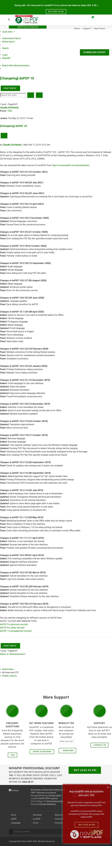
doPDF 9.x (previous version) (14, 624)
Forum (36, 823)
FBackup (44, 795)
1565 (9, 111)
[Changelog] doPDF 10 (17, 78)
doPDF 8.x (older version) (12, 627)
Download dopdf (94, 52)
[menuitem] (11, 38)
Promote (59, 823)
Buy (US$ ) (56, 11)
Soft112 (34, 801)
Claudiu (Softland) (9, 107)
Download (37, 815)
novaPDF (34, 798)
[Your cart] (91, 18)
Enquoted (35, 804)
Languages (16, 823)
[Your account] (97, 20)
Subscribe (67, 751)
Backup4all (35, 795)
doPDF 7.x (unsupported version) (16, 631)
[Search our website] (102, 18)
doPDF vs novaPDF (42, 752)
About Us (59, 815)
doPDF (14, 819)
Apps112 (42, 801)
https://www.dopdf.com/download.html (70, 165)
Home (13, 815)
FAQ (13, 755)
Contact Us (100, 745)
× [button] (108, 787)
